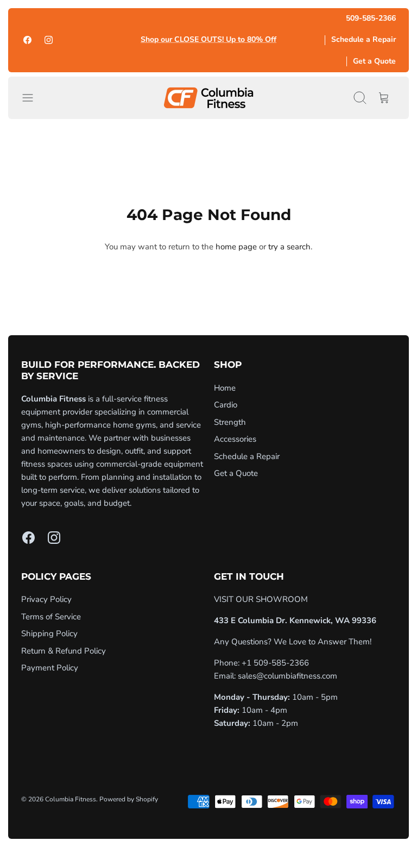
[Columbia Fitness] (208, 98)
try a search (289, 246)
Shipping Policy (49, 633)
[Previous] (123, 40)
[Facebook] (27, 40)
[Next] (294, 40)
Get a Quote (374, 61)
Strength (230, 422)
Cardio (225, 404)
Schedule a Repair (363, 39)
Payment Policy (49, 667)
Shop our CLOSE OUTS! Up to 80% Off (208, 40)
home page (236, 246)
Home (225, 387)
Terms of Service (51, 616)
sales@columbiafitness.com (287, 675)
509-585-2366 (371, 18)
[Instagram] (48, 40)
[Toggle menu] (33, 97)
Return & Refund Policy (63, 650)
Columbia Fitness (70, 799)
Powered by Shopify (128, 799)
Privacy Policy (46, 599)
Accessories (235, 439)
